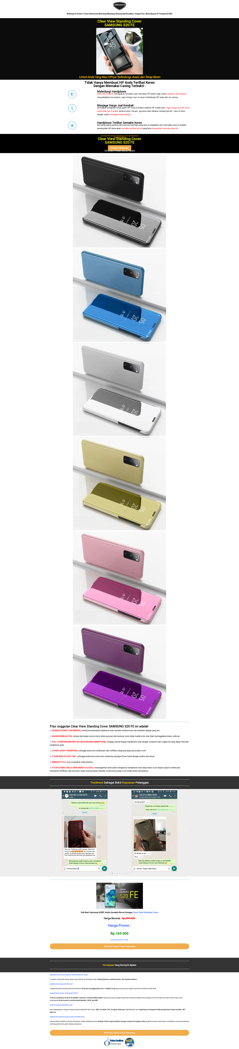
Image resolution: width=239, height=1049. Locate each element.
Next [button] (185, 831)
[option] (85, 831)
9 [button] (129, 873)
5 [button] (119, 873)
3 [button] (114, 873)
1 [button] (109, 873)
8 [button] (127, 873)
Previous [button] (53, 831)
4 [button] (117, 873)
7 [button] (124, 873)
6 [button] (122, 873)
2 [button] (112, 873)
